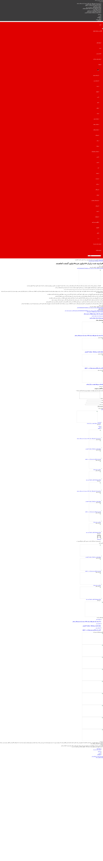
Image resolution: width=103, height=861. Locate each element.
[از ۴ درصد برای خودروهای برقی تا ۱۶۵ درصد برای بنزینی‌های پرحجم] (92, 333)
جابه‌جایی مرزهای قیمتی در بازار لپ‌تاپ (94, 11)
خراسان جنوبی (96, 118)
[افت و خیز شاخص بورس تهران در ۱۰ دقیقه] (92, 365)
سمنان (97, 146)
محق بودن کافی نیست (97, 9)
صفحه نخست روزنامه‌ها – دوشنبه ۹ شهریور (93, 4)
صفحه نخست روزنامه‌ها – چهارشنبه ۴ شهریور (93, 12)
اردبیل (98, 86)
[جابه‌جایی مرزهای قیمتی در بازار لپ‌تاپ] (92, 382)
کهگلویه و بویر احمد (95, 222)
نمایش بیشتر (101, 308)
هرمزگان (97, 189)
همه (98, 69)
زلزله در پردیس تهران (97, 6)
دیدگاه (101, 398)
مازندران (97, 178)
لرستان (97, 173)
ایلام (98, 102)
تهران (98, 113)
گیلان (98, 233)
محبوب (99, 426)
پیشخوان (90, 260)
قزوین (98, 162)
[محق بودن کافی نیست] (92, 716)
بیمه (100, 48)
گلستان (97, 227)
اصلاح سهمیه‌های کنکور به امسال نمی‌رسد (93, 7)
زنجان (98, 140)
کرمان (97, 211)
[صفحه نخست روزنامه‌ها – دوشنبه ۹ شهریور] (92, 349)
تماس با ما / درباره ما (97, 243)
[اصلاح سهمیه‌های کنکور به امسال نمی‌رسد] (95, 478)
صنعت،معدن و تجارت (97, 59)
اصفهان (97, 91)
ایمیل (102, 402)
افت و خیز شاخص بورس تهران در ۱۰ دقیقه (93, 5)
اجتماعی (99, 259)
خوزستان (97, 135)
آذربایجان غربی (96, 80)
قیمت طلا (99, 539)
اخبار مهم (98, 260)
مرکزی (97, 184)
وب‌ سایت (101, 404)
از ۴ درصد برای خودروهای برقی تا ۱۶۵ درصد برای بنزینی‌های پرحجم (89, 3)
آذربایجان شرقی (96, 75)
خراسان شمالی (96, 129)
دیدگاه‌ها (99, 428)
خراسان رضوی (96, 124)
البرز (98, 97)
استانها (100, 64)
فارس (98, 156)
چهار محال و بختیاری (95, 200)
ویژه (92, 260)
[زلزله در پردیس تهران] (95, 468)
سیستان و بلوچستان (95, 151)
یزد (98, 238)
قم (98, 167)
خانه (102, 259)
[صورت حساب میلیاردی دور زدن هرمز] (92, 728)
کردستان (97, 205)
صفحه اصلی (99, 42)
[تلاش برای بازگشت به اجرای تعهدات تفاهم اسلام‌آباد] (92, 704)
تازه (100, 427)
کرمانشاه (97, 216)
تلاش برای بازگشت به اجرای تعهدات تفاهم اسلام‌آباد (92, 8)
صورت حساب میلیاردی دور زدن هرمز (94, 10)
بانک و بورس (98, 53)
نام (102, 400)
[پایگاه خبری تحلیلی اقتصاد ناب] (98, 36)
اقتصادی (96, 260)
